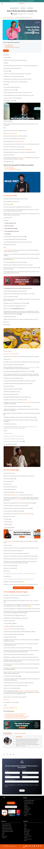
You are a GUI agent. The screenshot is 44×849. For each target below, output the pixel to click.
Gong (24, 513)
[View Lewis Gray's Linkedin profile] (14, 741)
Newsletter (4, 837)
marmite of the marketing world (12, 353)
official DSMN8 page (27, 149)
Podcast (3, 832)
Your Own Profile (8, 45)
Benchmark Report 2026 (6, 823)
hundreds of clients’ (21, 157)
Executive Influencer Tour (28, 803)
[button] (2, 3)
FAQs (25, 827)
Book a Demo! (6, 699)
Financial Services (17, 499)
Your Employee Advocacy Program (12, 47)
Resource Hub (4, 836)
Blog (3, 834)
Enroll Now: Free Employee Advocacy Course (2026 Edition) (22, 1)
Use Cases (26, 812)
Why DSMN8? (26, 811)
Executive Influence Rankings (7, 830)
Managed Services (27, 808)
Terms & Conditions (27, 836)
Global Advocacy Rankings (6, 828)
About (25, 823)
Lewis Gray (15, 13)
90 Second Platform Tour (28, 801)
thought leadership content (18, 141)
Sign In (25, 840)
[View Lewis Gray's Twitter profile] (14, 739)
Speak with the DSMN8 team (10, 707)
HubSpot (29, 513)
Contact (25, 825)
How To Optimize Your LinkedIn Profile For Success (15, 713)
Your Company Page (9, 46)
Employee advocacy (8, 628)
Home (4, 17)
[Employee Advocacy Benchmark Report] (22, 724)
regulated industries (14, 494)
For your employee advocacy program (13, 169)
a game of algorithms (27, 402)
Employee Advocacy (15, 8)
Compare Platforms (27, 814)
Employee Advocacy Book (6, 825)
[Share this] (4, 754)
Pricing (25, 815)
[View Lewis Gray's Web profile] (14, 744)
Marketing (23, 8)
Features (25, 804)
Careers (25, 828)
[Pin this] (13, 754)
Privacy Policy (26, 834)
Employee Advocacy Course (7, 827)
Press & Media (26, 832)
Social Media (30, 8)
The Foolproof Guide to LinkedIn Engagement (14, 715)
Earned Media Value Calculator (7, 831)
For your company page (10, 168)
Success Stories (27, 809)
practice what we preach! (10, 133)
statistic (6, 296)
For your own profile (9, 167)
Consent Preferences (28, 839)
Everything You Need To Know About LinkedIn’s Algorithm (17, 716)
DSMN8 (29, 604)
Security (25, 837)
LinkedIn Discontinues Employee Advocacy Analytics (16, 717)
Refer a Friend (26, 831)
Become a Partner (27, 830)
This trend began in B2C (8, 541)
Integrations (26, 806)
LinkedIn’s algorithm (8, 250)
